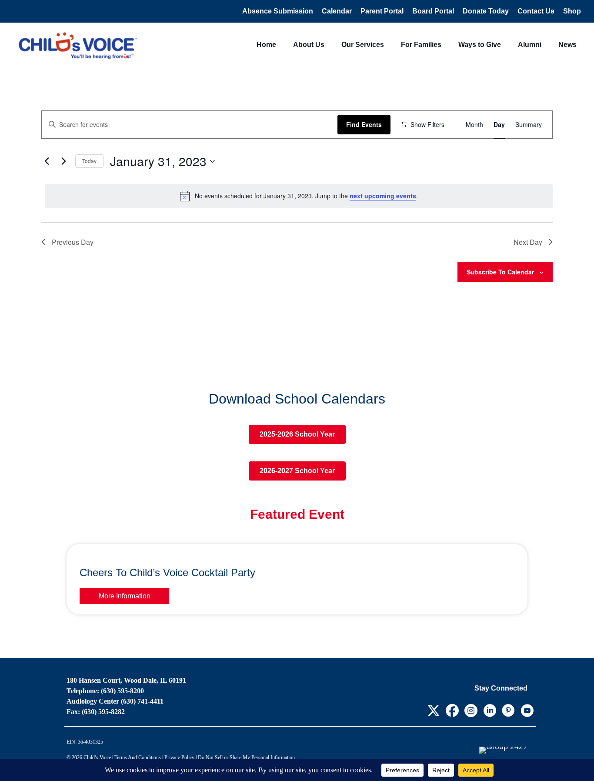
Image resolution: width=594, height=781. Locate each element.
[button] (433, 710)
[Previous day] (46, 161)
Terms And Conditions (137, 757)
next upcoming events (383, 195)
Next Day (528, 242)
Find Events (364, 124)
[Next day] (63, 161)
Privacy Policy (179, 757)
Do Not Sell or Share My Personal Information (246, 757)
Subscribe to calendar (500, 271)
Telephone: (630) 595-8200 (105, 690)
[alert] (299, 196)
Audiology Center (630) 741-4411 (115, 701)
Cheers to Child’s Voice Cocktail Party (167, 572)
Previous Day (72, 242)
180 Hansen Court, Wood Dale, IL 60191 (126, 680)
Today (89, 160)
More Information (124, 596)
